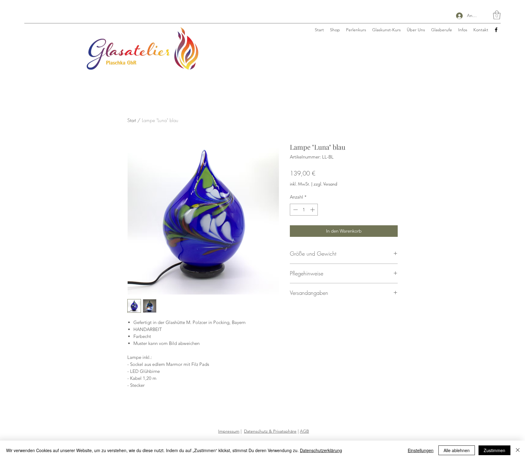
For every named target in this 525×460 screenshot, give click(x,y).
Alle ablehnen (457, 450)
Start (131, 120)
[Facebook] (496, 30)
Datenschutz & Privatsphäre (270, 431)
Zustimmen (494, 450)
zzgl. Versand (325, 184)
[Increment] (313, 209)
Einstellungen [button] (421, 450)
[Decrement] (295, 209)
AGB (304, 431)
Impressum (228, 431)
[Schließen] (517, 450)
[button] (496, 15)
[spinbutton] (304, 209)
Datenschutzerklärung (321, 450)
